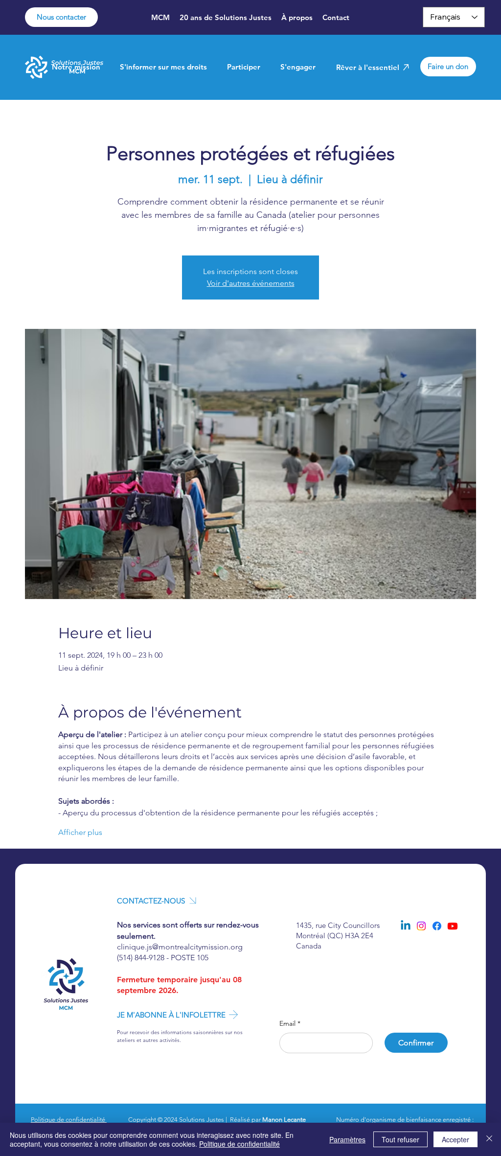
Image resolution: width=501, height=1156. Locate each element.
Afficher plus (80, 832)
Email (289, 1023)
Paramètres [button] (347, 1139)
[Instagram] (421, 926)
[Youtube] (452, 926)
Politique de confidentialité (69, 1119)
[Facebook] (437, 926)
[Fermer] (489, 1139)
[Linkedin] (405, 926)
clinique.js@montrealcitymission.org (180, 946)
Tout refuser (400, 1139)
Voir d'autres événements (251, 283)
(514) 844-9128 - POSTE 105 (162, 957)
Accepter (455, 1139)
